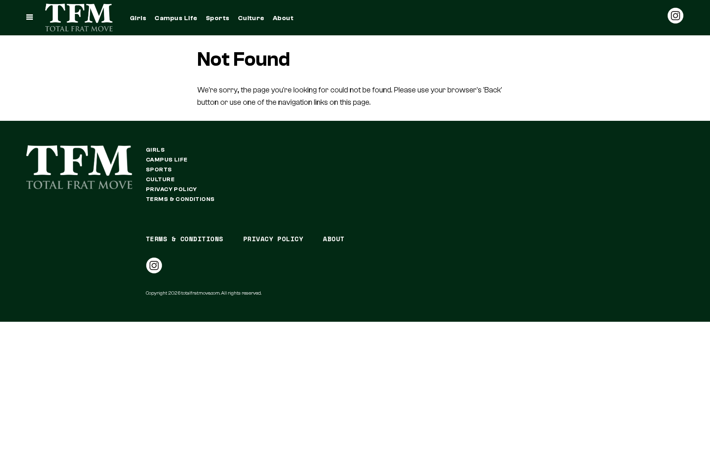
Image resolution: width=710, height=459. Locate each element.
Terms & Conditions (180, 199)
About (283, 18)
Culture (251, 18)
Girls (138, 18)
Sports (218, 18)
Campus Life (175, 18)
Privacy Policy (171, 189)
